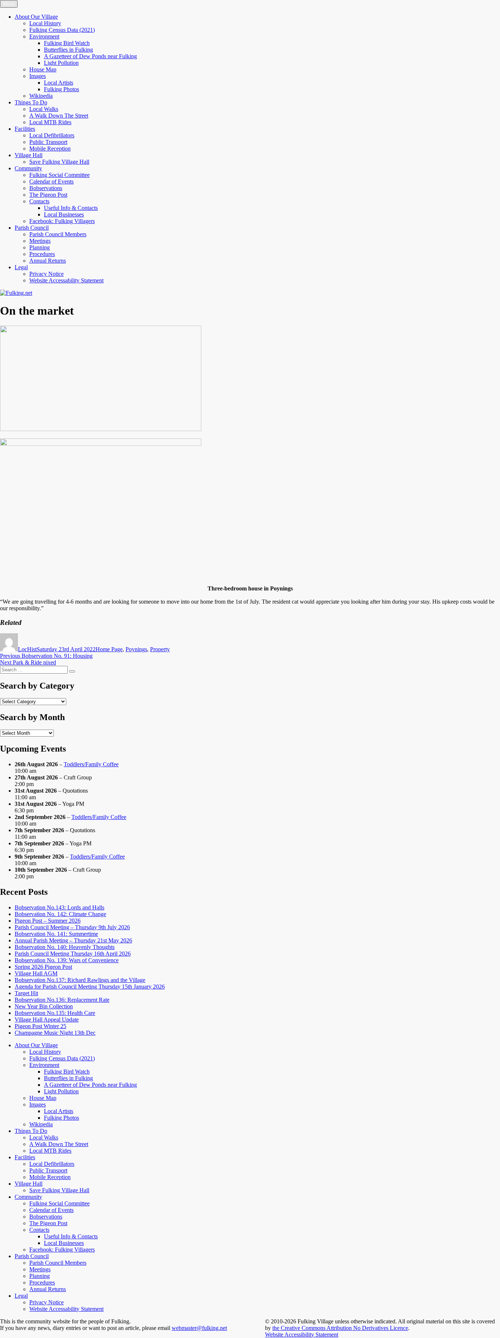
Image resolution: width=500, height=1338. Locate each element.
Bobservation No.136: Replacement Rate (62, 1000)
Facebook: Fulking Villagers (62, 221)
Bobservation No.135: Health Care (55, 1013)
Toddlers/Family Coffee (91, 764)
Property (160, 649)
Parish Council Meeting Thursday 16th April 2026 (73, 953)
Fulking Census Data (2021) (62, 30)
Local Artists (58, 82)
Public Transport (48, 142)
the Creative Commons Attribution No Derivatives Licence (340, 1328)
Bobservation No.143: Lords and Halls (59, 907)
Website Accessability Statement (66, 280)
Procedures (42, 254)
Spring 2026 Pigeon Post (43, 967)
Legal (21, 267)
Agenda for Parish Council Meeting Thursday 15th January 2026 (90, 986)
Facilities (25, 129)
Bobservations (45, 188)
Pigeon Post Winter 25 (40, 1026)
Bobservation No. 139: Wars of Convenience (67, 960)
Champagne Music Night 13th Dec (55, 1033)
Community (28, 168)
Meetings (40, 241)
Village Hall (28, 155)
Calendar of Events (51, 181)
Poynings (136, 649)
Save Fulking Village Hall (59, 162)
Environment (44, 36)
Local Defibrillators (51, 135)
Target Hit (26, 993)
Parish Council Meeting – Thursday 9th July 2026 (72, 927)
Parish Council (32, 228)
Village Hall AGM (36, 973)
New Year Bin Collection (44, 1006)
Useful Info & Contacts (71, 208)
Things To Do (31, 102)
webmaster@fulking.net (199, 1328)
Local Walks (43, 109)
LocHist (27, 649)
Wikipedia (41, 96)
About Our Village (36, 17)
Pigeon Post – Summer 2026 (48, 921)
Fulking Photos (61, 89)
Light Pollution (61, 63)
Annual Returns (47, 260)
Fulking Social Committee (59, 175)
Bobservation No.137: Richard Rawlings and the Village (80, 980)
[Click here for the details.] (100, 444)
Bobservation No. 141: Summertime (56, 934)
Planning (39, 247)
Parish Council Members (57, 234)
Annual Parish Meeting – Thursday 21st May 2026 (73, 940)
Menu (9, 4)
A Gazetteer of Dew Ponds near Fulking (90, 56)
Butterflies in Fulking (68, 50)
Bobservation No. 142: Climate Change (60, 914)
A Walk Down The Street (58, 115)
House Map (42, 69)
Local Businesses (64, 214)
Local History (45, 23)
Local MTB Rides (50, 122)
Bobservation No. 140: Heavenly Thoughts (65, 947)
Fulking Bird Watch (67, 43)
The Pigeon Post (48, 195)
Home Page (109, 649)
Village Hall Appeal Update (47, 1019)
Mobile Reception (50, 148)
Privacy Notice (46, 274)
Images (37, 76)
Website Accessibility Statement (301, 1334)
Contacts (39, 201)
